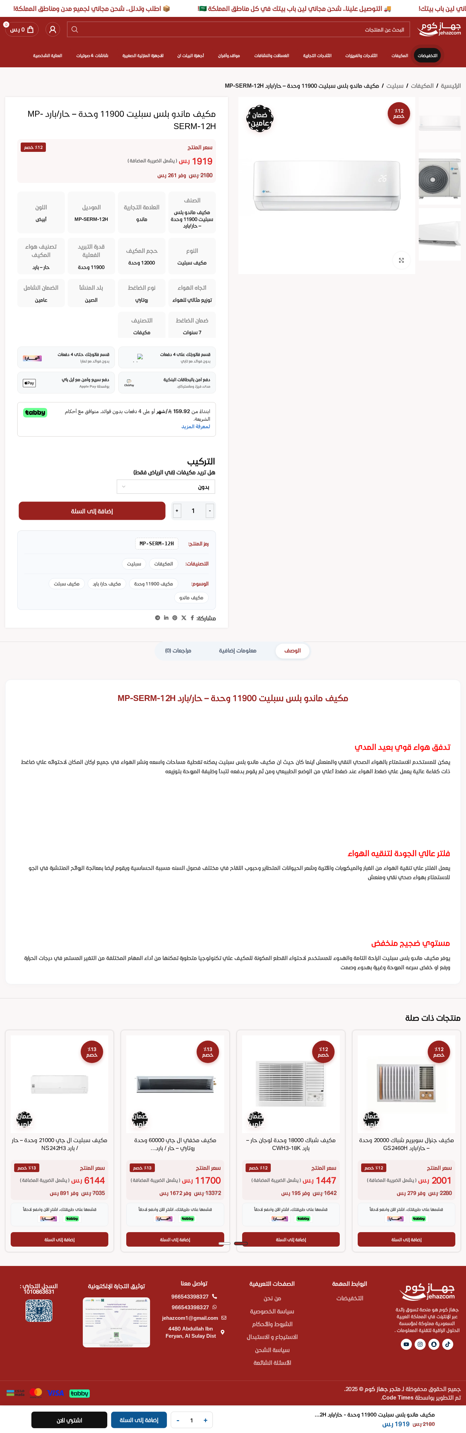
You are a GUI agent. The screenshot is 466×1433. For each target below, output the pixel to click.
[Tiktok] (447, 1344)
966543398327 (190, 1296)
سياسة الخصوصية (272, 1311)
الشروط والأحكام (272, 1323)
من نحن (272, 1298)
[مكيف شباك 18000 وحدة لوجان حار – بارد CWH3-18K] (291, 1084)
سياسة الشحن (272, 1349)
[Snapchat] (433, 1344)
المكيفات (422, 85)
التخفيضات (349, 1298)
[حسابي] (52, 29)
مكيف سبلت (67, 583)
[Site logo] (439, 28)
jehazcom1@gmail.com (190, 1318)
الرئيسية (451, 85)
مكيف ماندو (191, 597)
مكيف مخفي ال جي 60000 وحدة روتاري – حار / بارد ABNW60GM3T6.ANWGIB (175, 1148)
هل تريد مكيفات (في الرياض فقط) (174, 472)
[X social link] (183, 618)
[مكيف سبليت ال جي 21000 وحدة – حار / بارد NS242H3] (59, 1084)
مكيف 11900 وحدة (153, 583)
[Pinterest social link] (174, 618)
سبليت (395, 85)
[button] (406, 1239)
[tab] (292, 651)
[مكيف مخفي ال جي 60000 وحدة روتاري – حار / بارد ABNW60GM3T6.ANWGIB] (175, 1084)
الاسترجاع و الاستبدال (272, 1336)
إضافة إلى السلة (92, 510)
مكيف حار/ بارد (107, 583)
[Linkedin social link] (166, 618)
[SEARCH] (75, 29)
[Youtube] (406, 1344)
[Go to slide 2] (224, 1243)
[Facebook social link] (192, 618)
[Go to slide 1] (241, 1243)
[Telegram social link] (157, 618)
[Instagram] (420, 1344)
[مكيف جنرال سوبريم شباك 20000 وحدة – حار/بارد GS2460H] (406, 1084)
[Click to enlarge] (401, 260)
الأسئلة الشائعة (272, 1362)
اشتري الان (69, 1420)
